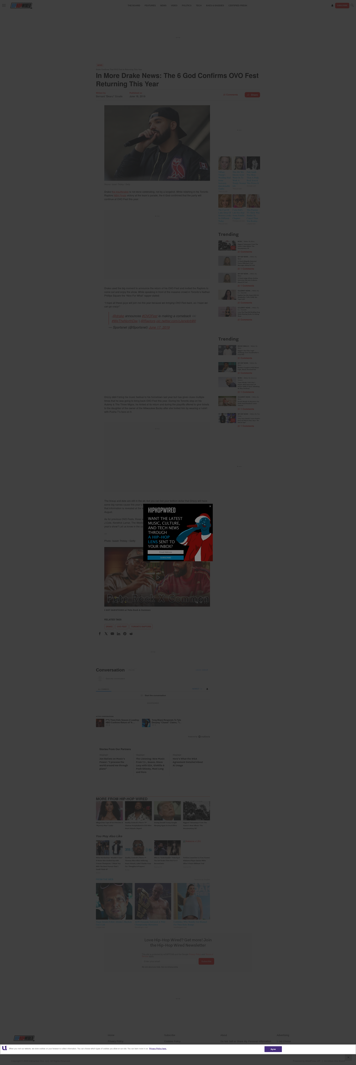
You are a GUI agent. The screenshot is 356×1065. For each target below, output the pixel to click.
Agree (273, 1049)
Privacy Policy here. (158, 1048)
